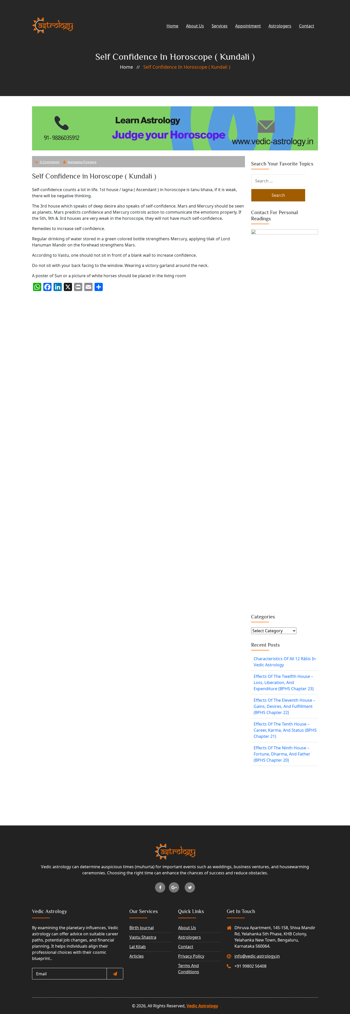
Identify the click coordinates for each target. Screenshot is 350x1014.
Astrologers (280, 26)
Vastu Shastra (142, 937)
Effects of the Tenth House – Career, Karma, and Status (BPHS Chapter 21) (285, 730)
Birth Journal (141, 927)
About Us (195, 26)
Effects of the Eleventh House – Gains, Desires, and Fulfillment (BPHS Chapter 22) (284, 706)
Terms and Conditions (188, 969)
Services (220, 26)
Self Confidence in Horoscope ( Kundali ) (186, 67)
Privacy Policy (191, 956)
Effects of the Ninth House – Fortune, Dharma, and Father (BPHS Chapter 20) (282, 754)
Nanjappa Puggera (81, 162)
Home (172, 26)
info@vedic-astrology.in (257, 956)
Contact (306, 26)
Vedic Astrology (202, 1006)
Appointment (248, 26)
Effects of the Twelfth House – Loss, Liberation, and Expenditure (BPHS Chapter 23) (284, 682)
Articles (136, 956)
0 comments (49, 162)
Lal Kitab (137, 946)
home (126, 67)
